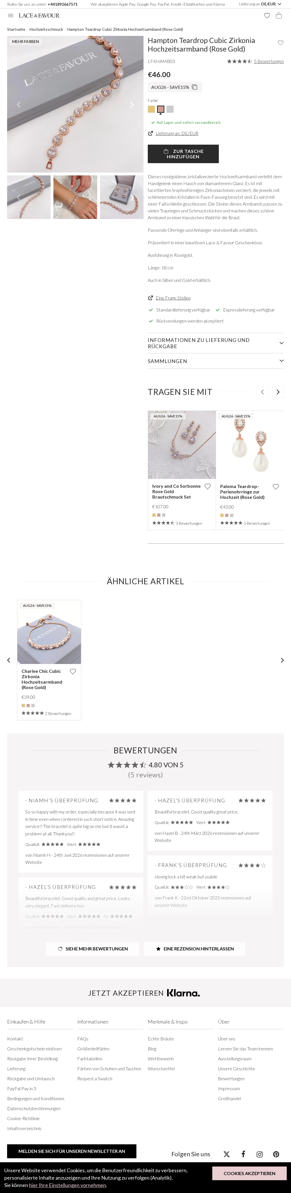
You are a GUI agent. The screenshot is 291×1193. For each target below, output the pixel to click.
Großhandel (229, 1098)
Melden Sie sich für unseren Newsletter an (71, 1151)
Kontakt (15, 1038)
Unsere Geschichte (236, 1068)
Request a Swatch (94, 1078)
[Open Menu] (10, 15)
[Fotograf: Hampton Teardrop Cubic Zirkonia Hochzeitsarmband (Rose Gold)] (75, 104)
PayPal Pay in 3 (21, 1088)
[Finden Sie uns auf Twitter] (227, 1154)
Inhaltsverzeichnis (24, 1128)
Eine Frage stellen (173, 297)
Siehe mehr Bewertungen (96, 948)
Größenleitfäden (93, 1048)
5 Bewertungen (269, 61)
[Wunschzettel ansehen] (267, 15)
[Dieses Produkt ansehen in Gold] (151, 109)
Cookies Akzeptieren (249, 1173)
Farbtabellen (89, 1058)
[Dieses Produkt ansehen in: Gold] (154, 515)
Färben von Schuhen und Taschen (109, 1068)
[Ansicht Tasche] (279, 15)
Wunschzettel (161, 1068)
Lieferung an (258, 3)
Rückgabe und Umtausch (31, 1078)
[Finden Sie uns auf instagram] (260, 1154)
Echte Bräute (161, 1038)
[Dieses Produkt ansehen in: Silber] (163, 515)
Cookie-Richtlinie (23, 1118)
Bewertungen (231, 1078)
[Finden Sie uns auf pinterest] (276, 1154)
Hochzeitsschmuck (46, 29)
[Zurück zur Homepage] (39, 15)
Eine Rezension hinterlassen (198, 948)
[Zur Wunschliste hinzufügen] (207, 486)
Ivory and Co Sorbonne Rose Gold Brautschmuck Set (176, 491)
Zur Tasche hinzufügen (185, 153)
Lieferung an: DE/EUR (177, 133)
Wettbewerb (161, 1058)
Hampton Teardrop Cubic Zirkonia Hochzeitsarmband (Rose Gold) (125, 29)
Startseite (16, 29)
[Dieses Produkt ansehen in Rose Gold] (160, 109)
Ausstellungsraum (234, 1058)
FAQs (82, 1038)
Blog (152, 1048)
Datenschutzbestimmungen (34, 1108)
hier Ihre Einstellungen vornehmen (67, 1185)
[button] (18, 104)
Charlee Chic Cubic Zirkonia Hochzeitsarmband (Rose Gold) (42, 679)
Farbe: (153, 100)
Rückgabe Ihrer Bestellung (32, 1058)
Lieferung (16, 1068)
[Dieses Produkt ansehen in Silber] (170, 109)
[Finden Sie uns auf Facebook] (243, 1154)
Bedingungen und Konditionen (35, 1098)
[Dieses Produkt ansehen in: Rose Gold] (159, 515)
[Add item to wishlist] (280, 42)
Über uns (226, 1038)
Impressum (229, 1088)
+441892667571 (63, 4)
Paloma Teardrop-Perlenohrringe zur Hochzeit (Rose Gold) (242, 491)
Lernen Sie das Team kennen (245, 1048)
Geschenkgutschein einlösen (34, 1048)
